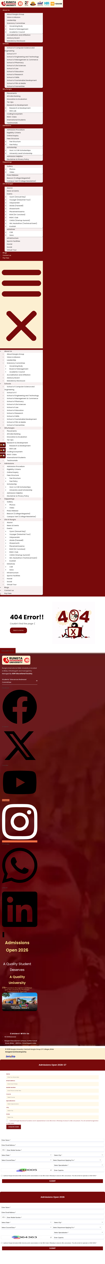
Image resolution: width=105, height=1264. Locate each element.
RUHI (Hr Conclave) (17, 214)
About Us (6, 10)
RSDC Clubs (12, 117)
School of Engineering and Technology (23, 57)
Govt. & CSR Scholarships (20, 150)
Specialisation (10, 1101)
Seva (11, 235)
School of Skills (13, 77)
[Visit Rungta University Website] (31, 4)
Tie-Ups (10, 102)
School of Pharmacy (15, 62)
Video (11, 172)
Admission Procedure (16, 130)
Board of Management (18, 29)
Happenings (7, 162)
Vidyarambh (14, 203)
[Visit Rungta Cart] (3, 934)
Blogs (5, 253)
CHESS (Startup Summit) (19, 220)
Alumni (10, 188)
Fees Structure (13, 138)
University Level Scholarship (20, 153)
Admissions (7, 125)
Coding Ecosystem (15, 114)
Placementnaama (16, 211)
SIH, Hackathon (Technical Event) (23, 223)
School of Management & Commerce (22, 60)
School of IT (12, 54)
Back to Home (18, 630)
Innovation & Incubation (17, 99)
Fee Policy (13, 144)
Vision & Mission (13, 17)
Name (8, 1074)
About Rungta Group (15, 14)
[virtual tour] (19, 1002)
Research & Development (17, 105)
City (7, 1107)
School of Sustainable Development (22, 80)
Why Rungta (7, 89)
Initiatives (11, 229)
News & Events (13, 191)
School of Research (15, 74)
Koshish (12, 226)
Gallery (10, 166)
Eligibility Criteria (14, 132)
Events (9, 194)
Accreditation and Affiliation (18, 35)
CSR (11, 232)
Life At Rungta (8, 184)
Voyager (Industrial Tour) (20, 200)
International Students (16, 120)
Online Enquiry (12, 135)
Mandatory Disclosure (16, 41)
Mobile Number (11, 1087)
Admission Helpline (15, 156)
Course (8, 1094)
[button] (21, 304)
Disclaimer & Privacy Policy (18, 159)
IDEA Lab (12, 111)
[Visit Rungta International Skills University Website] (16, 660)
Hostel (9, 244)
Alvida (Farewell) (16, 205)
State (8, 1114)
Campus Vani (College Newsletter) (21, 181)
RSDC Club (13, 217)
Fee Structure (15, 141)
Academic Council (17, 32)
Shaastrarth (14, 208)
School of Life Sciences (16, 65)
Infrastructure (12, 238)
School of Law (12, 68)
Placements (12, 93)
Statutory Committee (16, 23)
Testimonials (12, 123)
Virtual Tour (12, 250)
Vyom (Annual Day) (17, 197)
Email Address (10, 1080)
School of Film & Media (16, 83)
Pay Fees (6, 258)
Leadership (11, 20)
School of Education (15, 71)
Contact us (7, 255)
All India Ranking (13, 96)
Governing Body (16, 26)
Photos (12, 169)
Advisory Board (13, 38)
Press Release (12, 175)
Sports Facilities (13, 241)
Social (9, 247)
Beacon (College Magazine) (18, 178)
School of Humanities (16, 86)
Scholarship (12, 147)
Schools (6, 44)
